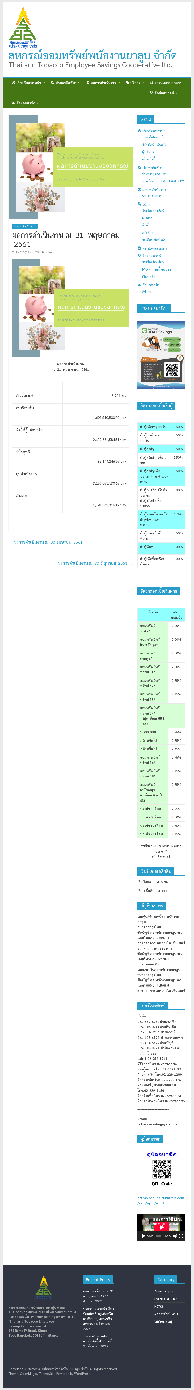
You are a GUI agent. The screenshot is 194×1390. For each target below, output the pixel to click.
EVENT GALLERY (165, 1299)
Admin (146, 291)
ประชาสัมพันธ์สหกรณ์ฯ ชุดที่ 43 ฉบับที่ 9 (97, 1341)
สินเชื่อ (146, 225)
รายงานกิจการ (152, 196)
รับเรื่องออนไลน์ (153, 210)
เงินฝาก (147, 218)
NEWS (158, 1306)
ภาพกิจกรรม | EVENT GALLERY (163, 181)
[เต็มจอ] (181, 1236)
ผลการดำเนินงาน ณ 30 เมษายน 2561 (46, 542)
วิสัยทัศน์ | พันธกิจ (154, 144)
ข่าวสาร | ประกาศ (154, 174)
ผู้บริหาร (148, 152)
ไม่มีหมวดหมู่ (163, 1321)
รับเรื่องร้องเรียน (153, 262)
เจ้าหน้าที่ (148, 159)
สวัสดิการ (148, 232)
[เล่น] (143, 1236)
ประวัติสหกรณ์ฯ (153, 137)
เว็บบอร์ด (148, 276)
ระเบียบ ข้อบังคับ (154, 240)
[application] (161, 1227)
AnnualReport (164, 1291)
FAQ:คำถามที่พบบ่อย (157, 269)
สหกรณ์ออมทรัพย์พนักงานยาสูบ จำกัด (93, 55)
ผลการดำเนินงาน (24, 226)
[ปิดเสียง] (175, 1236)
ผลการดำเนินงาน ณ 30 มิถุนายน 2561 (95, 563)
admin (50, 252)
